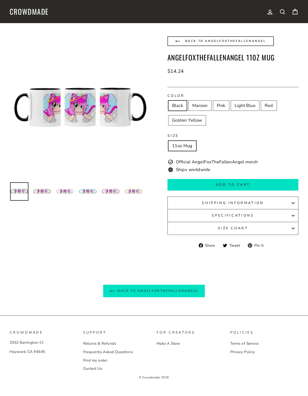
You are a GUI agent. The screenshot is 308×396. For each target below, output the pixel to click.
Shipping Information (233, 202)
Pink (221, 105)
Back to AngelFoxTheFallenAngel (225, 41)
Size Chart (233, 228)
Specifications (233, 215)
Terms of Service (244, 343)
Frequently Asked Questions (108, 352)
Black (177, 105)
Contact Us (92, 368)
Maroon (200, 105)
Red (269, 105)
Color (176, 95)
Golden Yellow (187, 120)
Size (173, 135)
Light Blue (245, 105)
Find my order (95, 360)
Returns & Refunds (99, 343)
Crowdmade (29, 11)
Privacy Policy (242, 352)
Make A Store (168, 343)
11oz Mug (182, 146)
